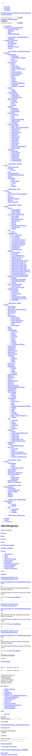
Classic (13, 431)
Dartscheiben (15, 509)
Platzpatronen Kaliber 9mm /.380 (20, 270)
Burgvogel (14, 65)
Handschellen (11, 471)
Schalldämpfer (15, 247)
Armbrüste (11, 30)
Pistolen (13, 222)
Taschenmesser (12, 398)
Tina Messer (11, 149)
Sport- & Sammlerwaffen (15, 284)
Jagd (9, 195)
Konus (13, 179)
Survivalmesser (12, 392)
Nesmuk (13, 78)
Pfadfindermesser (13, 380)
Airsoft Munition (16, 209)
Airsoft (10, 208)
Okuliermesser (15, 156)
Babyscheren (15, 126)
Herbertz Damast (16, 322)
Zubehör (13, 228)
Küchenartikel (12, 54)
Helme (13, 450)
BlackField (14, 331)
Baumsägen (14, 151)
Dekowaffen (14, 216)
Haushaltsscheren (16, 132)
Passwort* (3, 740)
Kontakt (6, 690)
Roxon (13, 426)
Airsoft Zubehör (15, 213)
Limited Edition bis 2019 (18, 441)
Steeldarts (14, 512)
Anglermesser (12, 306)
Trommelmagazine (16, 249)
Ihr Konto (7, 8)
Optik (5, 165)
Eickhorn (14, 335)
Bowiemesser (11, 312)
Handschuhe (14, 479)
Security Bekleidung (13, 474)
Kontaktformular (5, 661)
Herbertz (13, 341)
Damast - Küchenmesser (18, 69)
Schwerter (11, 447)
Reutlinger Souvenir (13, 46)
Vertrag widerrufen (9, 689)
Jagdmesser (11, 355)
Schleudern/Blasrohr (13, 34)
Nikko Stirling (15, 181)
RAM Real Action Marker (18, 279)
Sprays (13, 466)
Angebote (3, 574)
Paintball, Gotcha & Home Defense (18, 276)
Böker (13, 64)
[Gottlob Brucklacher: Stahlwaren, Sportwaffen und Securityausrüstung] (16, 14)
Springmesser (11, 390)
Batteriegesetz (8, 694)
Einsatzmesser (12, 346)
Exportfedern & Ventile (17, 241)
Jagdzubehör (14, 292)
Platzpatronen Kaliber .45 (18, 263)
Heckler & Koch (12, 350)
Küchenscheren (15, 137)
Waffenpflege (15, 300)
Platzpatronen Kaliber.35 (18, 273)
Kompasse (11, 197)
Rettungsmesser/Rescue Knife (16, 387)
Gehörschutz (14, 290)
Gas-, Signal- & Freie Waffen (16, 214)
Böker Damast (15, 317)
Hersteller (3, 717)
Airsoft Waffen (15, 211)
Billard (10, 502)
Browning (14, 358)
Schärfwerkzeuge (16, 159)
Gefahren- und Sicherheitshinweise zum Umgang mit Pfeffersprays (15, 696)
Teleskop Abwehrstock (14, 482)
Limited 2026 (15, 437)
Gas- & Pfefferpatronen (18, 255)
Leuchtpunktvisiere (13, 173)
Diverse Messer (15, 152)
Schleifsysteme (15, 121)
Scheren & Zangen (13, 124)
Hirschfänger (11, 352)
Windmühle (14, 84)
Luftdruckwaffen (12, 233)
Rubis (13, 103)
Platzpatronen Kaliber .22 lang (19, 260)
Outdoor (6, 190)
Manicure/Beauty (13, 99)
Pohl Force (11, 384)
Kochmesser (14, 94)
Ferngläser (11, 168)
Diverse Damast (15, 319)
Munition (10, 251)
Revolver (14, 224)
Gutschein (11, 45)
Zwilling (13, 105)
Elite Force (14, 336)
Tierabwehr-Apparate (17, 468)
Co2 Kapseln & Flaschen (18, 240)
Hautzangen (14, 135)
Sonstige (13, 396)
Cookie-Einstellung (9, 708)
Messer (6, 304)
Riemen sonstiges (16, 293)
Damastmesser (12, 316)
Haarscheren (14, 130)
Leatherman (14, 425)
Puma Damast (15, 325)
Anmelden (7, 10)
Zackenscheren (15, 148)
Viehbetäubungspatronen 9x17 (20, 274)
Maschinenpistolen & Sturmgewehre (17, 220)
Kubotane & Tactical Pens (15, 472)
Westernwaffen (15, 227)
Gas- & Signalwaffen (14, 490)
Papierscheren (15, 143)
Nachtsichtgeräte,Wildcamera (16, 175)
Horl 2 (13, 116)
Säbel (12, 455)
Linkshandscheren (16, 97)
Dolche (10, 328)
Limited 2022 (15, 434)
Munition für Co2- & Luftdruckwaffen (17, 258)
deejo (12, 403)
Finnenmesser (12, 347)
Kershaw (13, 342)
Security (6, 461)
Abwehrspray (11, 488)
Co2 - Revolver (15, 238)
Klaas (13, 76)
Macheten (10, 376)
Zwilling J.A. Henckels (17, 86)
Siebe (12, 59)
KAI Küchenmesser (17, 73)
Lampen (10, 88)
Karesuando (11, 365)
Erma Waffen (15, 217)
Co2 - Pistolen (15, 236)
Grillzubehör (14, 56)
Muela (13, 360)
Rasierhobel (14, 108)
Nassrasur (10, 107)
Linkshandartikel (12, 92)
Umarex (13, 183)
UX (12, 184)
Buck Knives (15, 401)
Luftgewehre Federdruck (18, 243)
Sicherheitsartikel (12, 480)
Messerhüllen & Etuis (17, 445)
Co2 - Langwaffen (16, 235)
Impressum (7, 702)
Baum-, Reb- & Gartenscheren (20, 127)
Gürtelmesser (11, 349)
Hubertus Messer (12, 354)
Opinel (13, 80)
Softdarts (13, 510)
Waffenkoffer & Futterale (18, 297)
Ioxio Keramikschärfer (17, 119)
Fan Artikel (11, 42)
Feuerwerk (14, 254)
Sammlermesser (12, 388)
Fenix (13, 89)
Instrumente (14, 102)
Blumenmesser (12, 311)
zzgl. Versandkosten (15, 597)
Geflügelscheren (16, 129)
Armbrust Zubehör (13, 29)
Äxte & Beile (11, 308)
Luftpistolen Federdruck (18, 244)
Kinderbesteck (15, 75)
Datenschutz (7, 692)
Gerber (13, 422)
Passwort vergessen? (6, 743)
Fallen (13, 232)
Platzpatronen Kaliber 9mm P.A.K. (21, 271)
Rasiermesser (15, 110)
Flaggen (10, 48)
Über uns (6, 714)
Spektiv (10, 176)
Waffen (6, 206)
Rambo (13, 395)
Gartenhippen (15, 154)
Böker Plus (14, 420)
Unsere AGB (8, 700)
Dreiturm (13, 100)
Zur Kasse (7, 6)
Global (13, 70)
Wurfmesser (11, 442)
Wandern (10, 200)
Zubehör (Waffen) (13, 289)
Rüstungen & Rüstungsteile (19, 453)
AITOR (13, 393)
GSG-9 (13, 338)
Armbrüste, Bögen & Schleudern (13, 27)
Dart (9, 507)
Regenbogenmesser (13, 385)
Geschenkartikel (12, 43)
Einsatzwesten (15, 477)
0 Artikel (3, 19)
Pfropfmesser (15, 157)
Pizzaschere (14, 145)
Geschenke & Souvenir (10, 40)
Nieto (12, 369)
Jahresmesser (11, 363)
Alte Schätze (7, 26)
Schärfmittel (11, 113)
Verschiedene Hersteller (18, 344)
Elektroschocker (12, 469)
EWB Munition (15, 252)
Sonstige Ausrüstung (13, 198)
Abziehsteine (15, 114)
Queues (13, 504)
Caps (9, 192)
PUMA (13, 361)
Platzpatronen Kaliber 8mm (19, 268)
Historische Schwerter (17, 452)
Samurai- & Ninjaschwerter (19, 456)
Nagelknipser (15, 138)
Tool (9, 418)
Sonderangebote (8, 487)
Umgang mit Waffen (10, 703)
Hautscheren (14, 133)
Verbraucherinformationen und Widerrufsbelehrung (12, 705)
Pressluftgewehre (16, 246)
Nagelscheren (15, 140)
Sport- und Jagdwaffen (17, 287)
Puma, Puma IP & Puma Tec (19, 415)
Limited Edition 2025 (17, 439)
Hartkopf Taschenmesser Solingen (21, 406)
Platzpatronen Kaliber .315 (18, 262)
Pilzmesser (11, 382)
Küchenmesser (12, 62)
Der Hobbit (14, 449)
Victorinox (14, 61)
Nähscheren (14, 141)
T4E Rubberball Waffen (18, 281)
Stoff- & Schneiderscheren (18, 146)
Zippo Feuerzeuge (13, 202)
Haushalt (6, 53)
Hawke (13, 170)
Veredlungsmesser (16, 160)
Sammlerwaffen (15, 285)
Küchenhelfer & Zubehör (18, 57)
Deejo (9, 327)
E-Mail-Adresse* (5, 738)
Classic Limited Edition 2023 (19, 433)
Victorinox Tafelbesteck (18, 83)
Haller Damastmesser (17, 320)
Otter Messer (15, 414)
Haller (13, 339)
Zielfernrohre (11, 178)
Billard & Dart (8, 501)
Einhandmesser (12, 330)
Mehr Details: (19, 51)
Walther (13, 91)
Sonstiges (14, 295)
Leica (9, 171)
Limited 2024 (15, 436)
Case (9, 314)
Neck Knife (11, 377)
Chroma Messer (15, 67)
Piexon (13, 464)
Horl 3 (13, 118)
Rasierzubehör (15, 111)
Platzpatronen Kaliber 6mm (19, 266)
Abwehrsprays (12, 463)
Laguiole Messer (12, 374)
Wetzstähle (14, 122)
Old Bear (14, 412)
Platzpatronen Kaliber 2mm (19, 265)
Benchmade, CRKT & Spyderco (17, 309)
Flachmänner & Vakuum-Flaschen (17, 194)
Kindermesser (12, 366)
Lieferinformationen (9, 698)
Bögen (10, 32)
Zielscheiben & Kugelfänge (19, 298)
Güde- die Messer (16, 72)
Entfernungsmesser (13, 167)
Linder (13, 409)
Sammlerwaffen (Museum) (18, 225)
